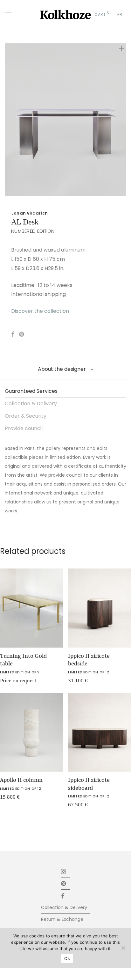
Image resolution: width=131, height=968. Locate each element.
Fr (119, 14)
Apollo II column (21, 780)
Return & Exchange (62, 919)
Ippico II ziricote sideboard (89, 784)
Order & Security (25, 416)
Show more (76, 682)
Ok (67, 958)
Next (125, 119)
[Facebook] (65, 895)
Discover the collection (40, 311)
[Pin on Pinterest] (22, 334)
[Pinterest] (64, 883)
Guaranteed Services (31, 391)
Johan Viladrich (29, 213)
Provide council (24, 428)
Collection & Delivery (31, 403)
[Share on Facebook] (12, 334)
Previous (6, 119)
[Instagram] (64, 871)
